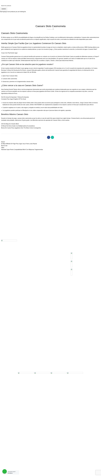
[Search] (1, 1)
